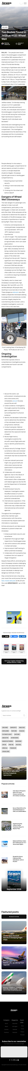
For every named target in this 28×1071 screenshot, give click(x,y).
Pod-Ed (11, 744)
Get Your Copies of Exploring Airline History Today (14, 661)
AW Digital (14, 1026)
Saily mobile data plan (8, 581)
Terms (22, 1029)
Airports (13, 727)
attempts (16, 292)
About (6, 1023)
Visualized (5, 751)
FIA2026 (21, 731)
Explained (5, 731)
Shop (22, 1026)
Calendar (15, 1029)
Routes (18, 744)
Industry (5, 737)
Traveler (13, 748)
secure (15, 401)
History (17, 734)
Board (6, 1026)
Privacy (22, 1031)
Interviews (14, 737)
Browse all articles (14, 916)
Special (4, 748)
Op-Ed (4, 744)
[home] (6, 3)
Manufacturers (7, 741)
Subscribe (14, 1023)
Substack (14, 1032)
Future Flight (7, 734)
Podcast (22, 1034)
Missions (18, 741)
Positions (6, 1032)
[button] (21, 3)
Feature (14, 731)
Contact (6, 1029)
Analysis (22, 727)
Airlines (5, 27)
